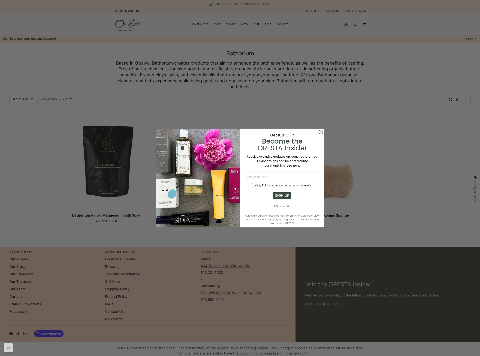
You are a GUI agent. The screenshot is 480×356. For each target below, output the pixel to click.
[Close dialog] (321, 132)
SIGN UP (282, 195)
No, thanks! (282, 205)
